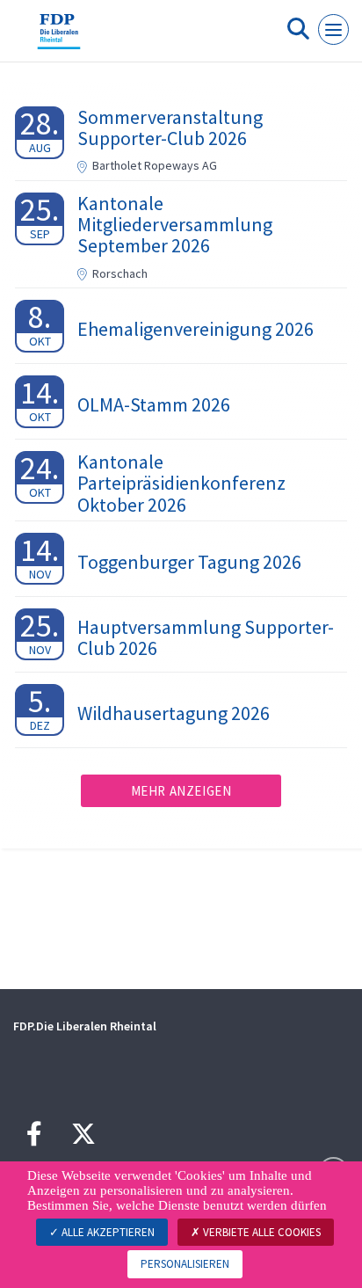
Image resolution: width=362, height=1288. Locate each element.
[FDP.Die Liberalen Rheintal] (59, 38)
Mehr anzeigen (181, 790)
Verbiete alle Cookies (260, 1232)
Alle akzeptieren (107, 1232)
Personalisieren (185, 1263)
